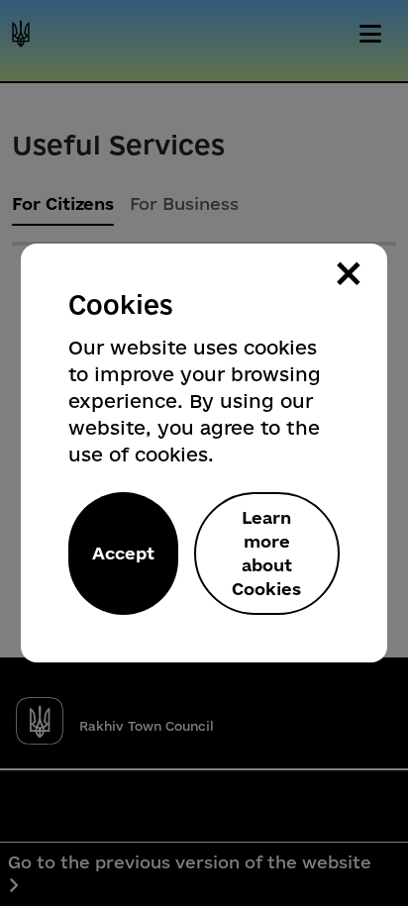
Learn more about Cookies (266, 553)
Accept (123, 553)
